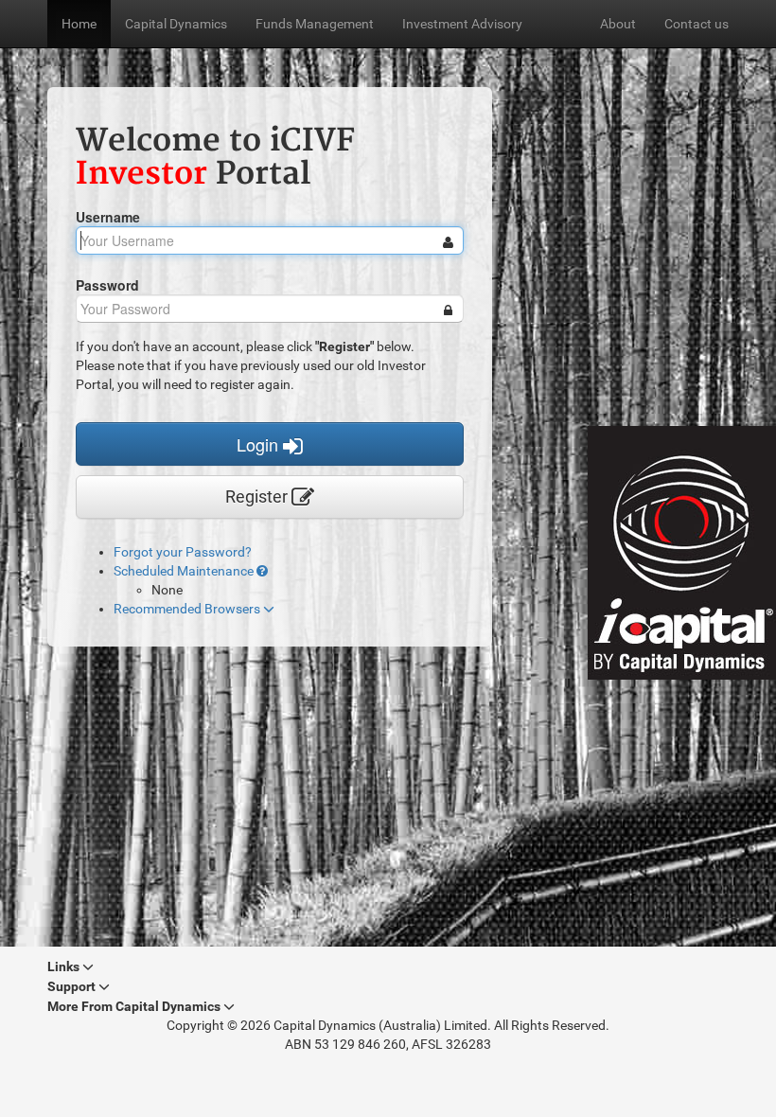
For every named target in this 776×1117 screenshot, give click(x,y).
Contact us (696, 23)
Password (107, 284)
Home (79, 23)
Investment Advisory (462, 23)
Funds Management (315, 23)
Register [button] (258, 496)
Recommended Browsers (188, 608)
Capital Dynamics (176, 23)
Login (260, 444)
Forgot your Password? (183, 551)
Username (108, 216)
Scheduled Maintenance (185, 570)
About (618, 23)
